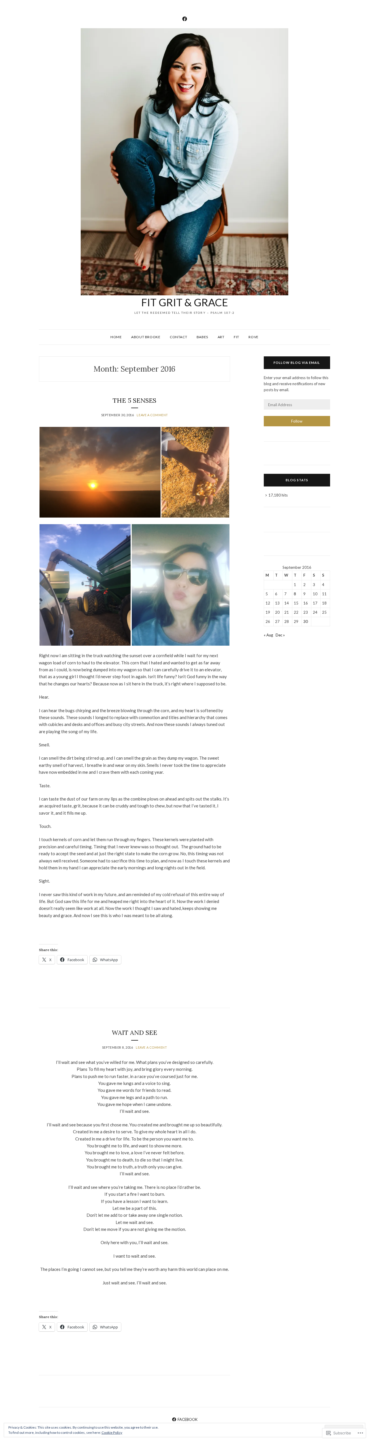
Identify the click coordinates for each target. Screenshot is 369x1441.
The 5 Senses (134, 400)
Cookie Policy (111, 1432)
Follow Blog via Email (297, 362)
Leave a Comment (152, 415)
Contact (178, 337)
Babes (202, 337)
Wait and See (134, 1033)
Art (221, 337)
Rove (253, 337)
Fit (236, 337)
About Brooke (145, 337)
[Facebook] (184, 18)
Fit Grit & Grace (184, 302)
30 (305, 621)
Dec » (280, 635)
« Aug (268, 635)
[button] (100, 472)
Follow (296, 421)
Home (116, 337)
